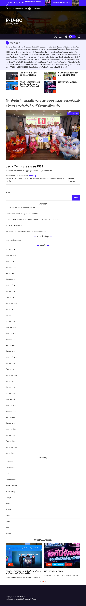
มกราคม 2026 (10, 291)
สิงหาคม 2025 (10, 321)
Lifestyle (19, 163)
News (8, 504)
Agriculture (9, 462)
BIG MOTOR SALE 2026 (41, 3)
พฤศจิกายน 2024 (11, 375)
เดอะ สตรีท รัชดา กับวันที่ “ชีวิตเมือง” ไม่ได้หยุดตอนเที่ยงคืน (26, 232)
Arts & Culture (10, 163)
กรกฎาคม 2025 (11, 327)
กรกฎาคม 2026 (11, 255)
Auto (7, 474)
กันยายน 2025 (10, 315)
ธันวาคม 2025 (10, 297)
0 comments (47, 171)
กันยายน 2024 (10, 387)
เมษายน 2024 (10, 417)
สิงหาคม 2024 (10, 393)
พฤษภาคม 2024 (11, 411)
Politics (8, 510)
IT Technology (10, 492)
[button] (2, 564)
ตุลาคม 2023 (10, 453)
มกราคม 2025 (10, 363)
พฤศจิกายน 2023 (11, 447)
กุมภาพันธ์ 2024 (11, 429)
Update (8, 533)
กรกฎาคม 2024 (11, 399)
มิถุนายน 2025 (10, 333)
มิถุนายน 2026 (10, 261)
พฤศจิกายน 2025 (11, 303)
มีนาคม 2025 (10, 351)
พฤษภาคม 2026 (11, 267)
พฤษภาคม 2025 (11, 339)
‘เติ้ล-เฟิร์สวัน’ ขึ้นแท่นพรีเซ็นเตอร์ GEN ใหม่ (28, 74)
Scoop (8, 516)
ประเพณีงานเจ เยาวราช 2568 (24, 166)
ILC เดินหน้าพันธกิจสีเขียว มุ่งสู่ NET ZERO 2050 (68, 74)
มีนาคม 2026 (10, 279)
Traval (25, 163)
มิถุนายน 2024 (10, 405)
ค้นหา (8, 193)
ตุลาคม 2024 (10, 381)
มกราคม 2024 (10, 435)
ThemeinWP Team (29, 599)
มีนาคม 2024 (10, 423)
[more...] (32, 176)
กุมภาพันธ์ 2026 (11, 285)
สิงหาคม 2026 (10, 249)
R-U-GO (14, 20)
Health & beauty (11, 486)
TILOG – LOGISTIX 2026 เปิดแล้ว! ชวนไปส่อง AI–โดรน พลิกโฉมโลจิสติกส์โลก (30, 85)
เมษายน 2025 (10, 345)
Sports (8, 521)
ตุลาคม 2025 (10, 309)
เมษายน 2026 (10, 273)
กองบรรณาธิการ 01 (17, 171)
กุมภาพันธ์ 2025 (11, 357)
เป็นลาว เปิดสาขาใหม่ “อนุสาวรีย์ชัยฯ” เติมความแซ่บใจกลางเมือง (60, 572)
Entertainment (11, 480)
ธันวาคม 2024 (10, 369)
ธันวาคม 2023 (10, 441)
